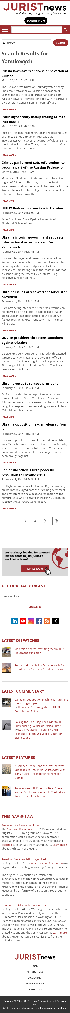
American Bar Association (22, 829)
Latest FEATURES (18, 757)
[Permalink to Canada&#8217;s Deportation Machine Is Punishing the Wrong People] (6, 702)
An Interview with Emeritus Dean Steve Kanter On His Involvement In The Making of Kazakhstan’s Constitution (41, 792)
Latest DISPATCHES (20, 640)
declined (7, 844)
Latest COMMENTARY (23, 691)
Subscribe (35, 606)
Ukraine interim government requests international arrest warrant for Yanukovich (32, 242)
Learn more (60, 844)
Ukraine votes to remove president (30, 383)
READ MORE (9, 109)
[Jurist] (35, 9)
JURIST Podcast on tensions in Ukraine (32, 208)
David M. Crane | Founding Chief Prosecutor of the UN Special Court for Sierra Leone (38, 733)
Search (65, 29)
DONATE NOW (36, 20)
